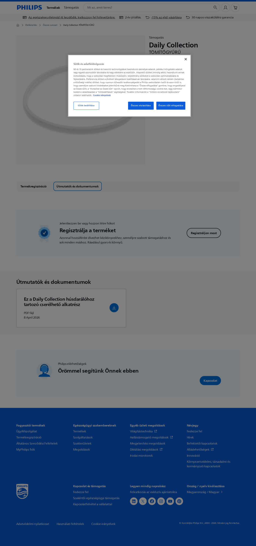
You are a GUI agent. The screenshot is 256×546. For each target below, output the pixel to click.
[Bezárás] (186, 59)
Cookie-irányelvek (102, 95)
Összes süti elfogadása (170, 105)
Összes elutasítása (141, 105)
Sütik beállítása (86, 105)
